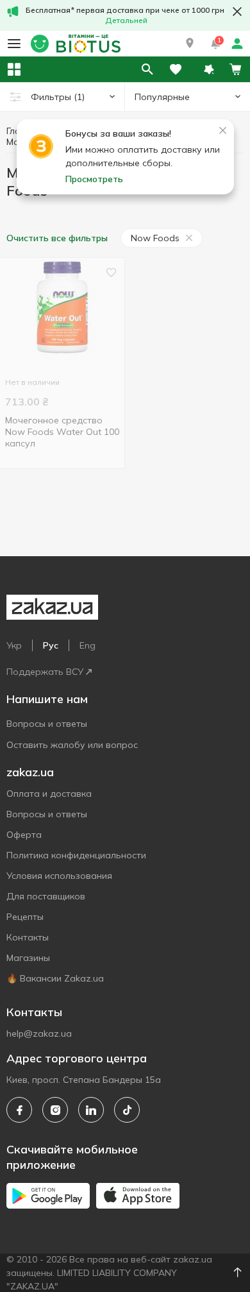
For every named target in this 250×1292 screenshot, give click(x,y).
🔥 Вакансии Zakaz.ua (55, 978)
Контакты (27, 937)
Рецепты (25, 916)
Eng (87, 645)
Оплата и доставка (49, 793)
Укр (14, 645)
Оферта (24, 834)
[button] (189, 44)
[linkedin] (91, 1110)
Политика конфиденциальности (76, 855)
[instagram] (55, 1110)
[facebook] (19, 1110)
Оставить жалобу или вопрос (72, 745)
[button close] (237, 11)
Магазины (28, 958)
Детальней (126, 20)
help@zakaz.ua (39, 1033)
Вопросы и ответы (46, 723)
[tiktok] (127, 1110)
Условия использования (59, 875)
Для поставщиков (45, 896)
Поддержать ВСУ (44, 671)
